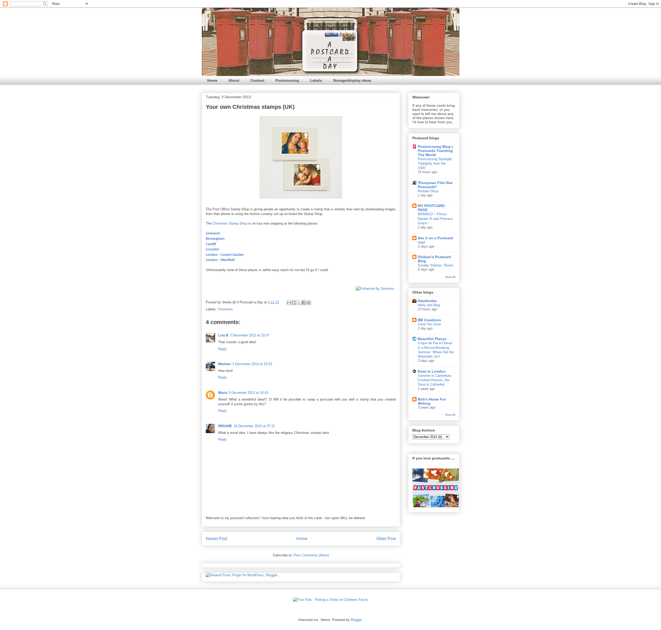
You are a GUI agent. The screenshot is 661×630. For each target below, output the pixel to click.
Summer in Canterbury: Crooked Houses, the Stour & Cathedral (435, 380)
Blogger (356, 620)
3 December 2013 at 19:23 (252, 364)
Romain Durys (428, 191)
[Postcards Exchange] (435, 506)
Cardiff (211, 244)
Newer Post (216, 538)
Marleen (224, 364)
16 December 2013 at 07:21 (254, 426)
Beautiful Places (432, 339)
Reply (222, 349)
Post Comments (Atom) (311, 555)
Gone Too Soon (429, 324)
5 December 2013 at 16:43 (248, 393)
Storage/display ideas (352, 80)
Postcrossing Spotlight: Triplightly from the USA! (435, 163)
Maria (222, 393)
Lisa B (223, 335)
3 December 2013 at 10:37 (249, 335)
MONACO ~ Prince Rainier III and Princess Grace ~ (435, 218)
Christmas (225, 309)
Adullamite (427, 301)
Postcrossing (287, 80)
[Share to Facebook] (303, 302)
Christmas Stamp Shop (230, 223)
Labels (316, 80)
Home (212, 80)
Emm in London (432, 371)
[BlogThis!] (293, 302)
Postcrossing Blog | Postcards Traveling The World (435, 150)
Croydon (212, 249)
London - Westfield (220, 260)
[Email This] (289, 302)
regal (421, 242)
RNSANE (225, 426)
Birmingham (215, 239)
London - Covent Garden (225, 255)
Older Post (386, 538)
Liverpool (213, 233)
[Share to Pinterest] (308, 302)
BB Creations (429, 320)
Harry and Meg (429, 305)
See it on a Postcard (435, 238)
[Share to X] (298, 302)
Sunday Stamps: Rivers (435, 265)
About (234, 80)
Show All (450, 277)
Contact (257, 80)
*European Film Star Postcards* (435, 185)
